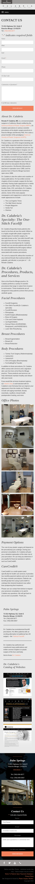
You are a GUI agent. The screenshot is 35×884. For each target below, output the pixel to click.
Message (17, 835)
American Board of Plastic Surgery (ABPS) (16, 125)
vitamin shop (8, 383)
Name (17, 818)
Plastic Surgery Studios (26, 878)
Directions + (17, 770)
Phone (3, 67)
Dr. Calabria (16, 655)
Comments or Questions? (9, 84)
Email (3, 58)
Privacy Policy (29, 876)
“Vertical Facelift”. (19, 636)
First (2, 45)
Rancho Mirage (7, 2)
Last (2, 53)
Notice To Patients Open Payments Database (19, 874)
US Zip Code (5, 76)
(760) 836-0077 (9, 31)
